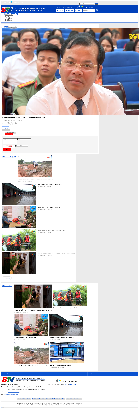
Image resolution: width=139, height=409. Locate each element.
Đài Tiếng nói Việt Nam (38, 398)
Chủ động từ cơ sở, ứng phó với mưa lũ (49, 207)
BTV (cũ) (61, 10)
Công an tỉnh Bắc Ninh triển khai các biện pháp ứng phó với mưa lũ (56, 253)
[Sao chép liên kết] (15, 123)
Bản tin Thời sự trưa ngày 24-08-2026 (60, 365)
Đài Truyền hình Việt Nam (24, 398)
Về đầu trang (92, 373)
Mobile (84, 373)
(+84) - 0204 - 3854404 (13, 392)
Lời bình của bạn (11, 132)
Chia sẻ (7, 128)
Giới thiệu (8, 20)
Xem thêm (7, 278)
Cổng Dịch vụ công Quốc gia (74, 398)
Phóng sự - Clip (12, 27)
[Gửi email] (11, 123)
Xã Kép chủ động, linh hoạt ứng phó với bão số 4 (51, 230)
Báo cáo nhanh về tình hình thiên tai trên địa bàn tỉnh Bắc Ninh (35, 179)
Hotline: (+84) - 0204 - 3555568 (63, 7)
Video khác (7, 286)
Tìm (96, 3)
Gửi (7, 149)
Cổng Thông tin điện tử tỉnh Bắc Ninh (55, 398)
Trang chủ (5, 373)
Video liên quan (9, 157)
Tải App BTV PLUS (18, 2)
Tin (79, 10)
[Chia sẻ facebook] (8, 123)
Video (70, 10)
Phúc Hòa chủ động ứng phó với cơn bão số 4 (50, 184)
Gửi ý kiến (9, 134)
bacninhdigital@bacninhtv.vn (12, 394)
